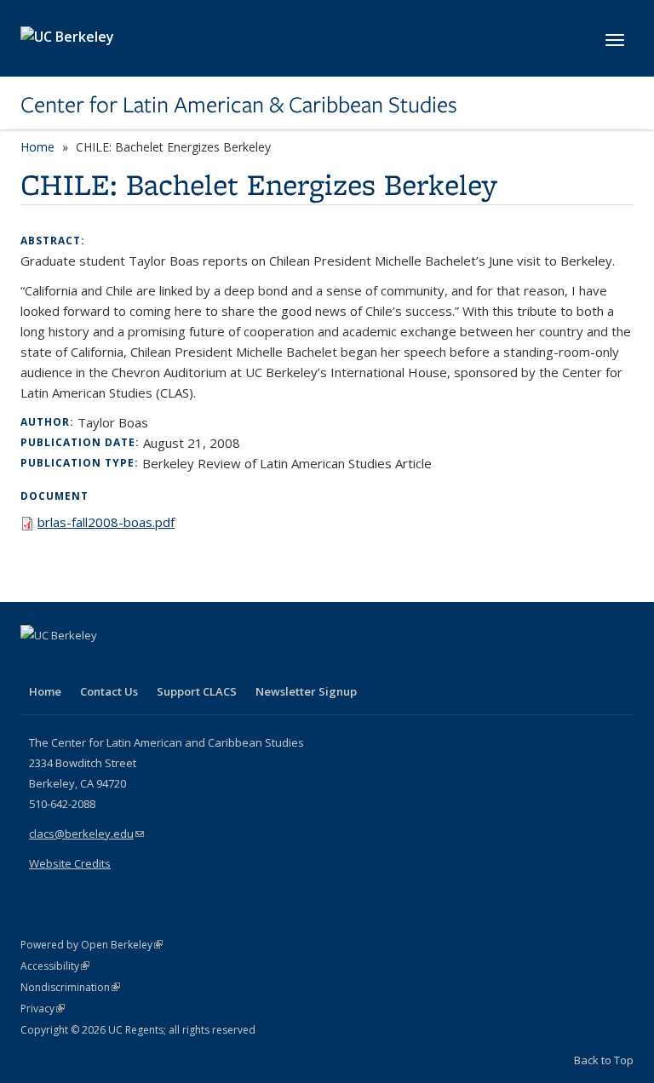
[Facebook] (36, 664)
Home (37, 147)
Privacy (42, 1008)
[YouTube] (102, 664)
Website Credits (70, 863)
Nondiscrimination (70, 987)
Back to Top (604, 1060)
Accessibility (54, 966)
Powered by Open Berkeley (91, 944)
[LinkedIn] (69, 664)
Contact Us (109, 691)
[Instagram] (135, 664)
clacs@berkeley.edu (86, 833)
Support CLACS (197, 691)
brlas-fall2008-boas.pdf (106, 521)
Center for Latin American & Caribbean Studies (238, 104)
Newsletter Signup (306, 691)
